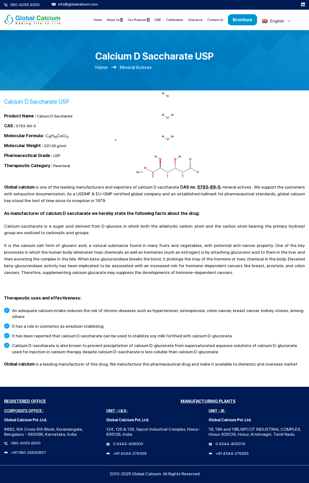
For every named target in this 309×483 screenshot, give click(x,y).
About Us (113, 20)
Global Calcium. (147, 473)
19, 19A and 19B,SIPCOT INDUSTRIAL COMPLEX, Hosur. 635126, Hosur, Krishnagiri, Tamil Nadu (255, 432)
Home (98, 20)
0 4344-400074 (230, 444)
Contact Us (215, 20)
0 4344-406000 (128, 444)
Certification (174, 20)
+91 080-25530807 (28, 452)
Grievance (195, 20)
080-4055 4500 (26, 443)
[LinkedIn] (303, 5)
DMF (157, 20)
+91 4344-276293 (232, 453)
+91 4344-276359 (130, 453)
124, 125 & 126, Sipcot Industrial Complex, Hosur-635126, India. (153, 432)
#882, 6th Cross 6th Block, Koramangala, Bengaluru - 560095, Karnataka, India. (43, 432)
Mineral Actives (136, 67)
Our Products (137, 20)
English (277, 20)
